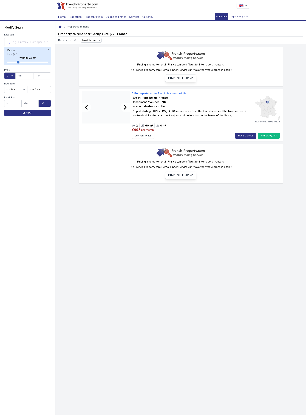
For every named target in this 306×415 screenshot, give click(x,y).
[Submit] (8, 42)
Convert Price (143, 135)
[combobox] (27, 42)
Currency (147, 17)
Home (62, 17)
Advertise (221, 16)
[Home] (60, 27)
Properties (75, 17)
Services (134, 17)
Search (28, 112)
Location (9, 34)
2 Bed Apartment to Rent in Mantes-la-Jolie (159, 93)
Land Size (9, 97)
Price (7, 70)
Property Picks (93, 17)
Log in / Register (239, 16)
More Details (245, 135)
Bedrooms (10, 83)
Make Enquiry (269, 135)
